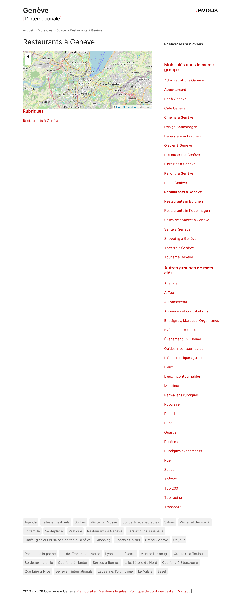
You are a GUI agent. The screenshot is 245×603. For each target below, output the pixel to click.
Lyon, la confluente (120, 554)
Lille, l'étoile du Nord (141, 562)
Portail (169, 414)
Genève (36, 10)
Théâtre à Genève (179, 248)
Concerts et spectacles (140, 522)
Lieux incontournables (182, 376)
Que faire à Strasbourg (180, 562)
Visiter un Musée (104, 522)
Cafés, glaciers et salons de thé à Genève (58, 540)
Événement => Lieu (180, 330)
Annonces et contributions (186, 311)
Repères (171, 442)
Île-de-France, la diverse (80, 554)
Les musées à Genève (182, 155)
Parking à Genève (178, 173)
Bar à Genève (175, 99)
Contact (183, 591)
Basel (161, 571)
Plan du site (86, 591)
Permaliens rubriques (181, 395)
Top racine (173, 497)
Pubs (168, 423)
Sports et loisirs (127, 540)
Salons (169, 522)
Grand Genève (156, 540)
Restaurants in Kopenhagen (187, 211)
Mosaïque (172, 386)
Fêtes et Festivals (55, 522)
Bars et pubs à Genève (145, 531)
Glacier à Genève (178, 145)
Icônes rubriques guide (183, 358)
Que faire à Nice (37, 571)
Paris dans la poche (40, 554)
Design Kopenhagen (180, 127)
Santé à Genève (177, 229)
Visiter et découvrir (195, 522)
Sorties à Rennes (106, 562)
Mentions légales (113, 591)
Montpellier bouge (154, 554)
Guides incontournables (183, 349)
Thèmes (170, 479)
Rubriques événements (183, 451)
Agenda (31, 522)
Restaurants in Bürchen (183, 201)
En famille (32, 531)
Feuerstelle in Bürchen (182, 136)
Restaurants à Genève (41, 121)
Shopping (103, 540)
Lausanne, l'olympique (115, 571)
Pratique (75, 531)
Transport (172, 507)
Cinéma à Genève (178, 117)
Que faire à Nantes (73, 562)
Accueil (28, 30)
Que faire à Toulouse (190, 554)
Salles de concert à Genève (186, 220)
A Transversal (175, 302)
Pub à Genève (175, 183)
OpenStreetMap (126, 107)
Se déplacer (54, 531)
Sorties (80, 522)
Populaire (172, 404)
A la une (170, 283)
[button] (28, 56)
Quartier (171, 432)
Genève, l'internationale (74, 571)
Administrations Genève (184, 80)
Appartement (175, 90)
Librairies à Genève (179, 164)
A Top (169, 293)
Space (169, 469)
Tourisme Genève (178, 257)
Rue (167, 460)
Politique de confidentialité (152, 591)
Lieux (168, 367)
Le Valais (145, 571)
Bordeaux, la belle (39, 562)
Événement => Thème (182, 339)
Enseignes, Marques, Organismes (191, 321)
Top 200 (171, 488)
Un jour (179, 540)
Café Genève (174, 108)
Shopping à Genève (180, 239)
